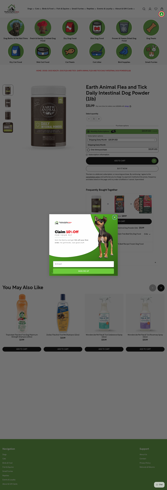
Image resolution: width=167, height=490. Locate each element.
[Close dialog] (114, 217)
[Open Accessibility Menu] (161, 14)
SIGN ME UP (83, 271)
